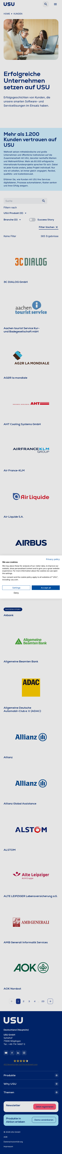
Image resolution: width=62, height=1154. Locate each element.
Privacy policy (53, 559)
